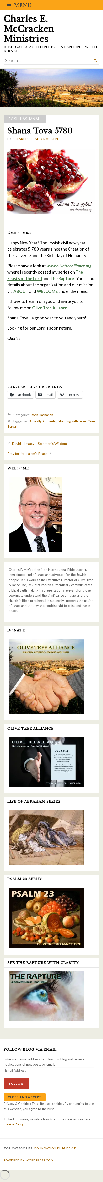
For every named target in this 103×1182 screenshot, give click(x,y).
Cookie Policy (14, 1124)
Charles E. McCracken (36, 139)
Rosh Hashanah (25, 119)
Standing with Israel (72, 421)
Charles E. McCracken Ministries (29, 29)
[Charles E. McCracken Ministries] (51, 88)
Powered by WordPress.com (29, 1160)
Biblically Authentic (42, 421)
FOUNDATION (45, 1148)
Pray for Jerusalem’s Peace (28, 454)
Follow (16, 1083)
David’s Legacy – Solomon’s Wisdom (39, 444)
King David (66, 1148)
